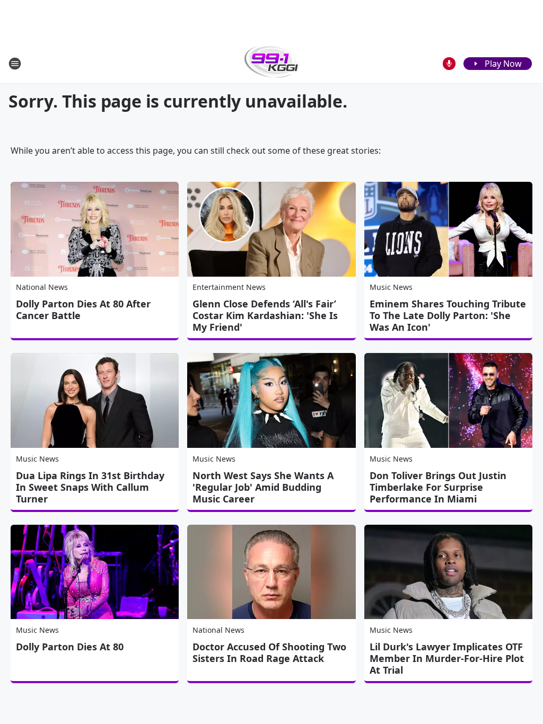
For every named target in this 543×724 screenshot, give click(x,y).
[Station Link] (271, 63)
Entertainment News (229, 287)
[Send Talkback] (449, 63)
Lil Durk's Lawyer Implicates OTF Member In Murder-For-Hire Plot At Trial (447, 658)
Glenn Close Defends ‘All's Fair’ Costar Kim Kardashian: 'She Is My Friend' (265, 315)
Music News (391, 287)
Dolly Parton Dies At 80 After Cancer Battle (83, 309)
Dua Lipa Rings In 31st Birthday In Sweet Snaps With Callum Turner (90, 487)
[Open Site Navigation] (14, 63)
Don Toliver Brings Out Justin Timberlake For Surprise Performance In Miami (438, 487)
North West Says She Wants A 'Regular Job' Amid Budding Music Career (263, 487)
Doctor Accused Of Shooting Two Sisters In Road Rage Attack (269, 652)
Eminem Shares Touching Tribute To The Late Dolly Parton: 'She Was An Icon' (448, 315)
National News (42, 287)
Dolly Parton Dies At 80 (70, 646)
